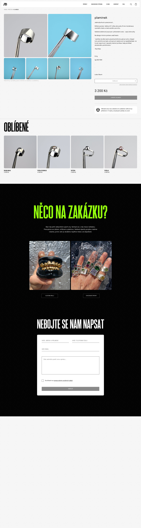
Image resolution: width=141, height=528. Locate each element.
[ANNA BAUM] (5, 4)
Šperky (85, 4)
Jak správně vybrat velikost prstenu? (128, 84)
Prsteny (10, 9)
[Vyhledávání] (131, 4)
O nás (108, 4)
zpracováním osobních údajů (63, 380)
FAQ (123, 4)
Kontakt (116, 4)
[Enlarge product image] (25, 35)
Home (5, 9)
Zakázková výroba (96, 4)
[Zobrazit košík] (136, 4)
